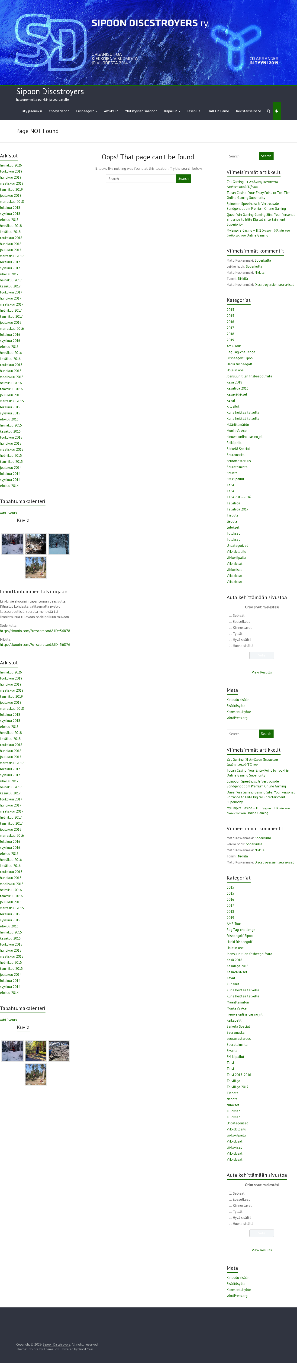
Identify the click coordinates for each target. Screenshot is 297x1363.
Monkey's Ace (237, 430)
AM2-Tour (234, 346)
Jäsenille (193, 111)
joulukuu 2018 (10, 195)
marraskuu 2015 (12, 401)
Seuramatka (236, 455)
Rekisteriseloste (248, 111)
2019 (230, 340)
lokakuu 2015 (10, 407)
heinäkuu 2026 (11, 165)
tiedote (232, 521)
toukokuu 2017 (11, 292)
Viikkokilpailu (236, 551)
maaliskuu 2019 (11, 183)
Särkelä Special (238, 449)
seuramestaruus (239, 461)
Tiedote (233, 515)
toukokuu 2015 (11, 437)
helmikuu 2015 (11, 455)
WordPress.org (237, 718)
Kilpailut (170, 111)
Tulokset (233, 533)
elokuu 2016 (9, 346)
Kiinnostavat (242, 627)
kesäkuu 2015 (10, 431)
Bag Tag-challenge (241, 352)
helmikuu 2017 (11, 310)
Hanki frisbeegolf (239, 364)
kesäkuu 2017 (10, 286)
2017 (230, 328)
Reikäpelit (234, 442)
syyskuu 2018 (10, 213)
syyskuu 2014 (10, 479)
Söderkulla (263, 260)
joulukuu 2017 (10, 250)
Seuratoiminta (237, 467)
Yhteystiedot (59, 111)
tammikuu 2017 (11, 316)
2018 (230, 334)
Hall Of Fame (218, 111)
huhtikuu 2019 (10, 177)
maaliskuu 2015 (11, 449)
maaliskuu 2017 (11, 304)
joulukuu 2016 (10, 322)
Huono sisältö (243, 645)
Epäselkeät (241, 621)
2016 (230, 322)
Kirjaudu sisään (238, 699)
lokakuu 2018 (10, 207)
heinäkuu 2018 (11, 225)
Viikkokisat (234, 563)
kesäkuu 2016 (10, 359)
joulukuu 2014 (10, 467)
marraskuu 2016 (12, 328)
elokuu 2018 (9, 219)
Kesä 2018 (234, 382)
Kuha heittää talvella (243, 412)
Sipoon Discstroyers (50, 91)
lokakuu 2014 (10, 473)
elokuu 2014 (9, 485)
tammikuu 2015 (11, 461)
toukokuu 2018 (11, 238)
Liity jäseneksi (31, 111)
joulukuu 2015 (10, 395)
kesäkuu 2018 (10, 232)
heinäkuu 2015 (11, 425)
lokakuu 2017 (10, 262)
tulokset (233, 527)
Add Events (8, 513)
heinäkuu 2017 (11, 280)
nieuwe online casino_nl (244, 436)
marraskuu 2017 (12, 256)
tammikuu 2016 (11, 389)
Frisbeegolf (85, 111)
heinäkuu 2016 (11, 352)
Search (183, 178)
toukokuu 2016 (11, 365)
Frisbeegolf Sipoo (240, 358)
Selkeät (239, 615)
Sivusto (232, 473)
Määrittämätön (238, 424)
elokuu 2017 (9, 274)
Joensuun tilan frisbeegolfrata (249, 376)
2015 (230, 309)
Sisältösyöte (236, 705)
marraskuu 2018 (12, 201)
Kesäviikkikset (237, 394)
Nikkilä (260, 272)
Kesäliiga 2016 (238, 388)
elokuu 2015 (9, 419)
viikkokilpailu (236, 557)
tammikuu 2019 (11, 189)
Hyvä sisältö (242, 639)
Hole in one (235, 370)
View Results (262, 672)
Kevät (231, 400)
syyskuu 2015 (10, 413)
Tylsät (237, 633)
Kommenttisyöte (239, 712)
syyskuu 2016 (10, 340)
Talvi (230, 485)
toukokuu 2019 (11, 171)
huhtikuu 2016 (10, 371)
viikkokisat (234, 569)
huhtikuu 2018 (10, 244)
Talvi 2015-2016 (239, 497)
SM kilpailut (235, 479)
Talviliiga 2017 (238, 509)
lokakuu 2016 (10, 334)
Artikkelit (111, 111)
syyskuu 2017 (10, 268)
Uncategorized (237, 545)
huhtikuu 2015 (10, 443)
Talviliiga (233, 503)
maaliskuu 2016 (11, 377)
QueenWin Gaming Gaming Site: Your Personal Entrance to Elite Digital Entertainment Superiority (261, 219)
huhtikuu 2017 (10, 298)
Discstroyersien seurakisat (274, 284)
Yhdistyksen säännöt (141, 111)
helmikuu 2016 (11, 383)
